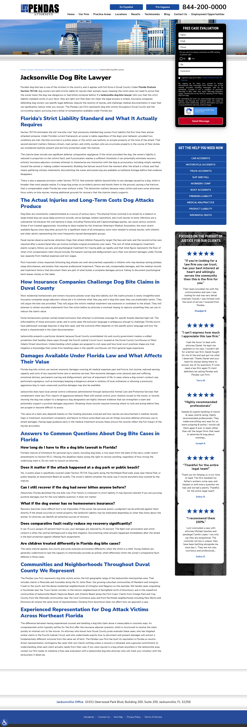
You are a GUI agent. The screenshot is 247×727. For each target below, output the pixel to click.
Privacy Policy (207, 78)
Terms (202, 111)
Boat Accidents (201, 189)
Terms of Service (153, 716)
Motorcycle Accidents (200, 164)
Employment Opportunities (207, 14)
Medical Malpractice (200, 202)
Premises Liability (200, 196)
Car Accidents (200, 158)
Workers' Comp (201, 183)
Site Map (118, 716)
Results (135, 14)
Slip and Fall (200, 177)
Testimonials (152, 14)
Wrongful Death (201, 215)
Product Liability (200, 208)
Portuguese (163, 7)
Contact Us (180, 14)
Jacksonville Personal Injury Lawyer (84, 69)
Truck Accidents (201, 170)
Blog (167, 14)
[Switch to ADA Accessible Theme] (4, 722)
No (184, 58)
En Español (126, 7)
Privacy (197, 111)
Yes (193, 58)
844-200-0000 (204, 7)
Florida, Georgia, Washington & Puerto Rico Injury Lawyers (44, 69)
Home (70, 14)
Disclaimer (89, 716)
